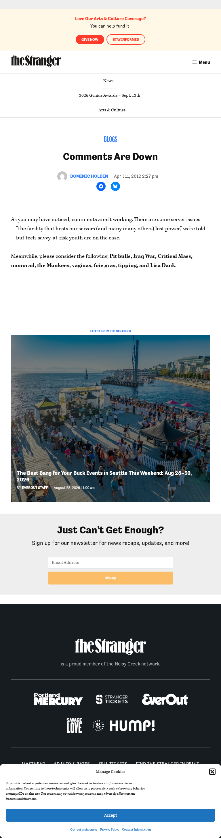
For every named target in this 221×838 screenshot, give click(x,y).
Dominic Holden (89, 176)
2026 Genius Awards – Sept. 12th (109, 95)
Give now (89, 39)
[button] (212, 772)
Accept (110, 815)
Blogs (110, 140)
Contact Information (136, 829)
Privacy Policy (109, 829)
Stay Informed (126, 39)
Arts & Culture (111, 110)
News (108, 81)
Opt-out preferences (83, 829)
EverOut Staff (35, 487)
